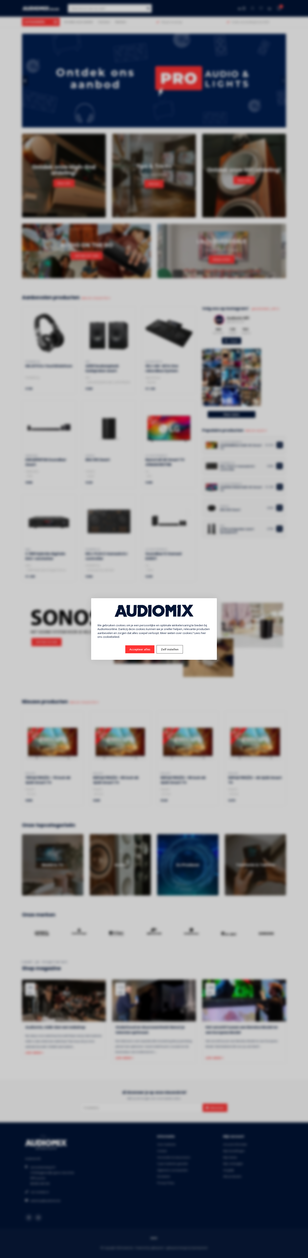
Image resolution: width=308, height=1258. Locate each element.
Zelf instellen (170, 649)
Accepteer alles (139, 649)
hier (203, 633)
